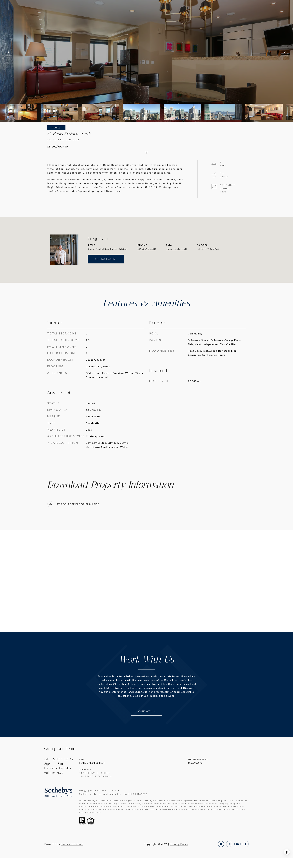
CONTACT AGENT (106, 259)
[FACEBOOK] (246, 844)
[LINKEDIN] (237, 844)
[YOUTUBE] (221, 844)
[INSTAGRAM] (229, 844)
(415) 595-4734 (146, 248)
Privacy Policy (179, 844)
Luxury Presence (72, 844)
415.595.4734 (196, 763)
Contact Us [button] (146, 711)
